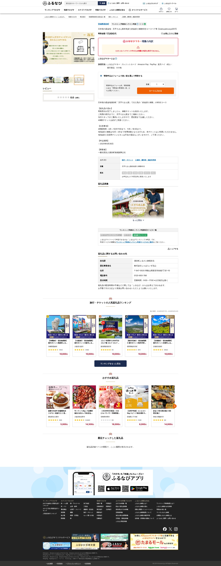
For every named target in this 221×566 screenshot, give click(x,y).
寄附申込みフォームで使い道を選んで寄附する (123, 76)
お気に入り (169, 11)
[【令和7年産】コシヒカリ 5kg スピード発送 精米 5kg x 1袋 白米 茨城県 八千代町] (136, 397)
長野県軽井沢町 (132, 346)
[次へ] (175, 406)
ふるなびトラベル (170, 3)
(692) (166, 350)
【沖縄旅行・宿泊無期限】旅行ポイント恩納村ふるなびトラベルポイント (58, 342)
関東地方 (99, 512)
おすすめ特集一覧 (121, 503)
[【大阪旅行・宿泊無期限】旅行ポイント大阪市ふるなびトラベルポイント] (84, 326)
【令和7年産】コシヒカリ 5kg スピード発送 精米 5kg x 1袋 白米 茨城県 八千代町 (136, 412)
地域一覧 (99, 503)
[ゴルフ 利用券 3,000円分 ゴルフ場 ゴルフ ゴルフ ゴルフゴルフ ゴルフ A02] (110, 326)
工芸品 (86, 506)
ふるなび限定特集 (121, 521)
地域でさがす (69, 10)
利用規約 (60, 563)
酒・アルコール (75, 503)
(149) (139, 420)
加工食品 (86, 503)
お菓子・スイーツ (75, 509)
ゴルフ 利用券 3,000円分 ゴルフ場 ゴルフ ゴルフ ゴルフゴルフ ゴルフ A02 (110, 342)
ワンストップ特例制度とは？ (165, 503)
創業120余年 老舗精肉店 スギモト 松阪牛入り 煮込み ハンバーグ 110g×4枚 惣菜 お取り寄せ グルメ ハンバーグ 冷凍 (57, 412)
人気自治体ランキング (50, 513)
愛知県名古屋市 (53, 417)
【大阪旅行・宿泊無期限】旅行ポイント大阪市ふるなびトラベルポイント (84, 342)
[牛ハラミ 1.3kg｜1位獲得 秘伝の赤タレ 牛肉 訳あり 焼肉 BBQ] (84, 397)
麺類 (71, 512)
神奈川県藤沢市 (158, 417)
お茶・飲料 (73, 506)
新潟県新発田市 (106, 346)
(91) (139, 350)
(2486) (87, 420)
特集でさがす (100, 10)
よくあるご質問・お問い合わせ (119, 3)
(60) (60, 420)
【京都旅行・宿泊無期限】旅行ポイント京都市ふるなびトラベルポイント (163, 342)
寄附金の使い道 (161, 509)
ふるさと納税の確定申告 (142, 515)
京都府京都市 (157, 346)
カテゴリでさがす (85, 10)
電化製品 (63, 509)
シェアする (174, 249)
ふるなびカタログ (152, 3)
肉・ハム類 (64, 503)
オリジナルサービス (139, 10)
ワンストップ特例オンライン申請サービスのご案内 (134, 242)
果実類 (63, 512)
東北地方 (83, 17)
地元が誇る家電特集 (122, 515)
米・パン (63, 506)
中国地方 (108, 503)
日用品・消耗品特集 (122, 518)
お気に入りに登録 (170, 33)
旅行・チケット (113, 17)
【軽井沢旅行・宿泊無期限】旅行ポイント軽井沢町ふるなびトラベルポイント (136, 342)
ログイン (161, 11)
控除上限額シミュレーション (144, 509)
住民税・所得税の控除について (144, 518)
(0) (113, 420)
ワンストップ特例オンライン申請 (124, 24)
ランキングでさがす (52, 10)
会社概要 (50, 563)
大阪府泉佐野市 (79, 417)
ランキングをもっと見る (110, 363)
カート (176, 11)
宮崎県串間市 (105, 417)
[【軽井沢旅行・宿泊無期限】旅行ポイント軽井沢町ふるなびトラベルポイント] (136, 326)
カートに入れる (155, 91)
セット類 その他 (89, 515)
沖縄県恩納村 (52, 346)
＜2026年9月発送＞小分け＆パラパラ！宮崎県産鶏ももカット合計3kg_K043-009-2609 (110, 412)
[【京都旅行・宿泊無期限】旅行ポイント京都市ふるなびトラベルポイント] (163, 326)
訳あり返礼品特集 (121, 506)
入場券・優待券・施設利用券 (131, 17)
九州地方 (108, 509)
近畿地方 (99, 518)
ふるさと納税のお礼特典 (164, 506)
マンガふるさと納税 (163, 512)
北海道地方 (100, 506)
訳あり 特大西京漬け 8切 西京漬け (162, 412)
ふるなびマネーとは (106, 58)
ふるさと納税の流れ (141, 506)
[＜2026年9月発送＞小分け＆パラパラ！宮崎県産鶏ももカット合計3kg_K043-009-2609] (110, 397)
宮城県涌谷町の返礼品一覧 (97, 17)
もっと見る (137, 220)
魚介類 (63, 515)
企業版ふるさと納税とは (164, 515)
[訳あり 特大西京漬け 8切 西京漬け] (163, 397)
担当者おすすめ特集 (122, 509)
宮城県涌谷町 (103, 24)
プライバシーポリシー (74, 563)
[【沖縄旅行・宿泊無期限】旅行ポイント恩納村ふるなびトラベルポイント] (58, 326)
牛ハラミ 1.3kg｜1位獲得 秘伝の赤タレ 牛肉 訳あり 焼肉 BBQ (83, 412)
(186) (87, 350)
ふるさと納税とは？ (141, 503)
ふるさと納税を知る (117, 10)
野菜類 (63, 518)
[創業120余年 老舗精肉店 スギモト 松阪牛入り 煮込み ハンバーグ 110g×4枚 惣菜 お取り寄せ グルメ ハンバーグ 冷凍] (58, 397)
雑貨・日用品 (74, 515)
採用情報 (88, 563)
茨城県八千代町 (132, 417)
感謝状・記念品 (88, 509)
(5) (113, 350)
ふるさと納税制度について (143, 512)
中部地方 (99, 515)
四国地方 (108, 506)
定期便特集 (119, 512)
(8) (165, 420)
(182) (61, 350)
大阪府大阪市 (78, 346)
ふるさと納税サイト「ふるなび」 (55, 17)
